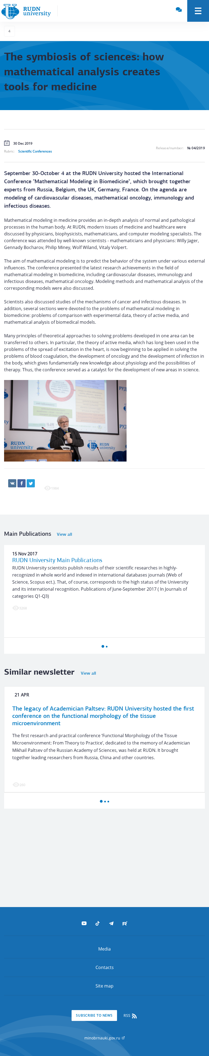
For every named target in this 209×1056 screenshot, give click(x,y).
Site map (104, 986)
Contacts (105, 967)
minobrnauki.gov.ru (102, 1038)
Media (104, 949)
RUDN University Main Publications (57, 560)
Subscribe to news (94, 1015)
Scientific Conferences (35, 151)
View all (64, 534)
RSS (127, 1015)
